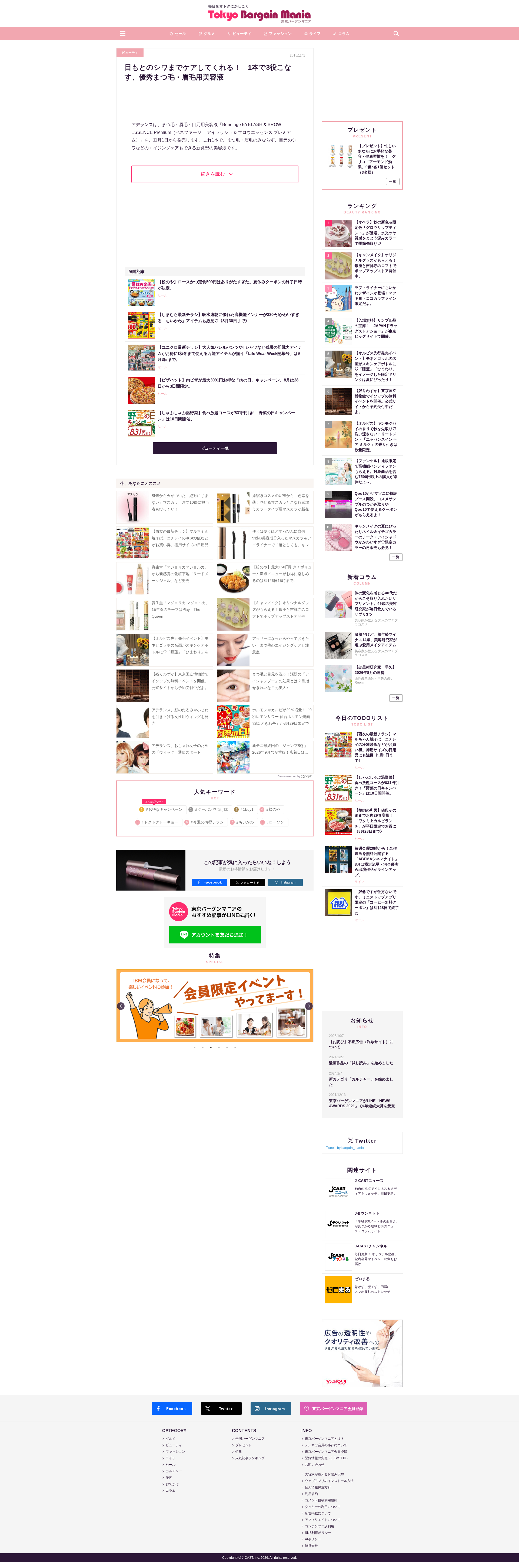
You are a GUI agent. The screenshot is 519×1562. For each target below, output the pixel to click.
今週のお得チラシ (205, 822)
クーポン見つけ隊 (209, 809)
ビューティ (130, 53)
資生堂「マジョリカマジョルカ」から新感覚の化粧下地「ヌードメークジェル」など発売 (180, 574)
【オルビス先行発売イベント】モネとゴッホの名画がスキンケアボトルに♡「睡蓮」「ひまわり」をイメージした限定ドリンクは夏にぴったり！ (180, 652)
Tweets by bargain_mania (345, 1148)
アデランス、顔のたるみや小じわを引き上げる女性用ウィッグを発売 (180, 717)
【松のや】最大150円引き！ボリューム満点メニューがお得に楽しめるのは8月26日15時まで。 (282, 574)
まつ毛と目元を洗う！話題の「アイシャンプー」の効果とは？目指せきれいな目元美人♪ (280, 681)
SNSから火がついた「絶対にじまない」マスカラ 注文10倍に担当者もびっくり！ (180, 502)
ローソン (273, 822)
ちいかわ (243, 822)
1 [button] (194, 1047)
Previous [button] (121, 1006)
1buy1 (245, 809)
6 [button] (235, 1047)
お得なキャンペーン (162, 808)
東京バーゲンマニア (259, 14)
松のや (271, 809)
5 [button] (227, 1047)
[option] (215, 969)
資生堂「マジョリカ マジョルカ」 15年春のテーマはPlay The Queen (182, 609)
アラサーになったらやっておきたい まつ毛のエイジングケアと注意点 (280, 645)
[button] (122, 33)
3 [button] (211, 1047)
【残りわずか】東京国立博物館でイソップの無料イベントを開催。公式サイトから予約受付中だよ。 (180, 681)
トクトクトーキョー (157, 822)
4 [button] (219, 1047)
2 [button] (202, 1047)
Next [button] (309, 1006)
